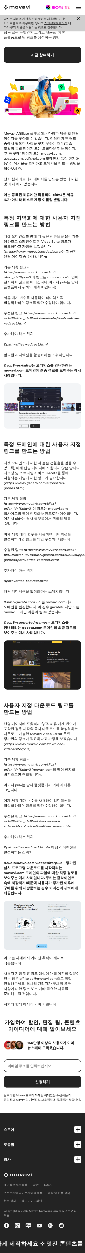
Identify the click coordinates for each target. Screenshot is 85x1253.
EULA (48, 1185)
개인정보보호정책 (55, 23)
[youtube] (39, 1226)
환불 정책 (10, 1201)
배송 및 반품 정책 (59, 1193)
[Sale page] (58, 7)
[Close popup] (78, 23)
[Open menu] (78, 7)
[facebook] (6, 1226)
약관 (36, 1185)
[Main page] (17, 7)
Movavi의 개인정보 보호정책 (34, 1099)
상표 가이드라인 (31, 1201)
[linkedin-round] (50, 1226)
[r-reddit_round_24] (61, 1226)
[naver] (28, 1226)
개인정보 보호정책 (15, 1185)
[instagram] (17, 1226)
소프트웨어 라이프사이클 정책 (23, 1193)
